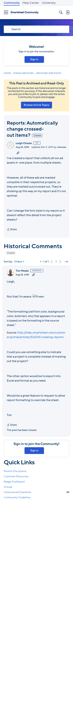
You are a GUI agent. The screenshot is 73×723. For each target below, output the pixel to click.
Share (12, 230)
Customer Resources (16, 476)
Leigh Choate (24, 143)
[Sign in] (67, 12)
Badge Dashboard (14, 481)
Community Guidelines (17, 497)
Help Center (30, 3)
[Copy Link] (18, 152)
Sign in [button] (34, 59)
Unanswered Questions (36, 492)
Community (12, 3)
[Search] (60, 12)
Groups (8, 487)
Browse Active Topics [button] (36, 105)
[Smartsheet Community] (24, 12)
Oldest (18, 262)
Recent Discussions (15, 471)
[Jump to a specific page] (66, 262)
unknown (61, 147)
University (49, 3)
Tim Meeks (22, 271)
